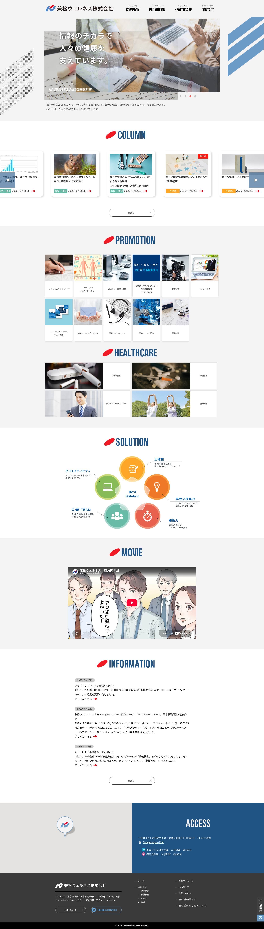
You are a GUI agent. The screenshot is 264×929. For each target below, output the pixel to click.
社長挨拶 (145, 891)
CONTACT (207, 9)
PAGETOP (260, 918)
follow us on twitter (121, 911)
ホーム (141, 881)
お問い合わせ (260, 906)
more (130, 212)
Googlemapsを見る (153, 842)
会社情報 (142, 887)
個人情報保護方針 (187, 899)
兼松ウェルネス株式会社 (79, 8)
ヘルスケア (184, 887)
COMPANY (133, 9)
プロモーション (186, 881)
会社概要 (145, 895)
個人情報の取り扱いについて (192, 905)
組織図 (144, 898)
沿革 (143, 902)
